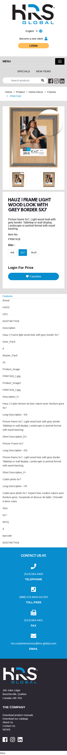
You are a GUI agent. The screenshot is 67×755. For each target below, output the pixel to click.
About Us (8, 722)
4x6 (12, 252)
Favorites (35, 276)
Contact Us (9, 725)
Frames (51, 91)
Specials (23, 71)
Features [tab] (8, 296)
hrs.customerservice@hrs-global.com (33, 643)
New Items (43, 71)
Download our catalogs (15, 718)
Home (8, 91)
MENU (7, 61)
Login (33, 45)
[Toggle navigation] (59, 61)
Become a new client (31, 38)
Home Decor (36, 91)
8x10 (34, 252)
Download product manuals (18, 715)
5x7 (23, 252)
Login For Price (20, 267)
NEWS (6, 729)
